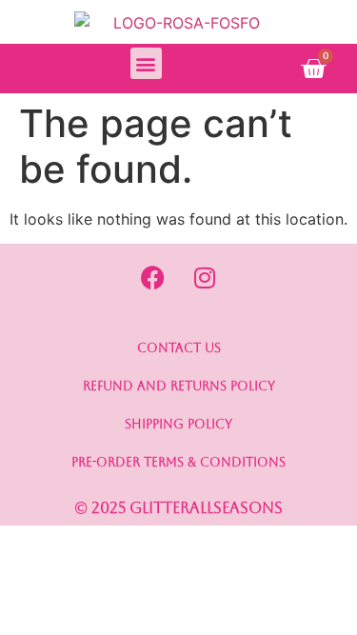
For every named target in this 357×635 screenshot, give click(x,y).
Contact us (179, 348)
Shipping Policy (178, 424)
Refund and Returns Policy (179, 386)
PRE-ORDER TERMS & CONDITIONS (178, 462)
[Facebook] (152, 277)
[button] (146, 63)
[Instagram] (204, 277)
